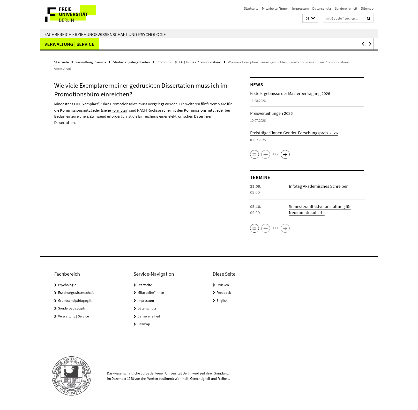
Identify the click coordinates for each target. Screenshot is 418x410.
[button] (310, 18)
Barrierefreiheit (346, 8)
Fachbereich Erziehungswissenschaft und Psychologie (105, 34)
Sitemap (367, 8)
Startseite (251, 8)
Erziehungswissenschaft (76, 292)
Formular (119, 110)
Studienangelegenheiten (131, 62)
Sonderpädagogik (71, 308)
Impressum (300, 8)
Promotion (164, 62)
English (222, 300)
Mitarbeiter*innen (275, 8)
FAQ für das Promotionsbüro (200, 62)
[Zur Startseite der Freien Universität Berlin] (80, 14)
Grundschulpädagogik (74, 300)
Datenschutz (321, 8)
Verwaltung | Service (69, 44)
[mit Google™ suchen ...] (368, 18)
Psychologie (67, 284)
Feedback (223, 292)
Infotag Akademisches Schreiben (319, 186)
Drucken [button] (222, 284)
